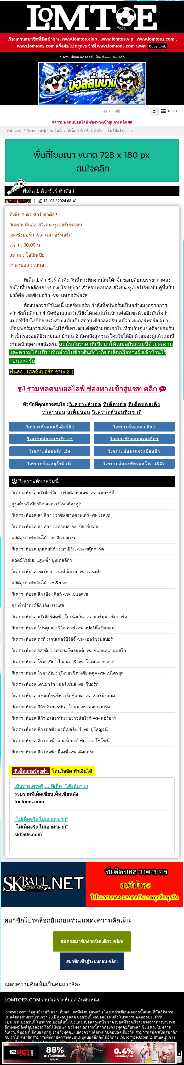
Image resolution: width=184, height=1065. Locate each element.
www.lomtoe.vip (117, 39)
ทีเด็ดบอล (36, 1032)
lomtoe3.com (15, 1012)
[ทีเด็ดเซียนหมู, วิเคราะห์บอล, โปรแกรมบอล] (92, 885)
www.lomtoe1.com (155, 39)
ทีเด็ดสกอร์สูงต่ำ (31, 771)
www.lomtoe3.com (116, 46)
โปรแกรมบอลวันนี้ (20, 1022)
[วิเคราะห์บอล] (92, 161)
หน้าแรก (14, 131)
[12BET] (89, 1053)
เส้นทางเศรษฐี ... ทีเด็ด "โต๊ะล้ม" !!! (51, 786)
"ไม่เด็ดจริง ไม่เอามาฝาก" (41, 819)
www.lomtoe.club (79, 39)
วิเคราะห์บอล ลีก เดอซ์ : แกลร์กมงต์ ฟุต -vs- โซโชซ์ (92, 57)
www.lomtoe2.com (36, 46)
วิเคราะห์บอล (58, 1012)
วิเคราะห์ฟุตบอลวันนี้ (44, 131)
